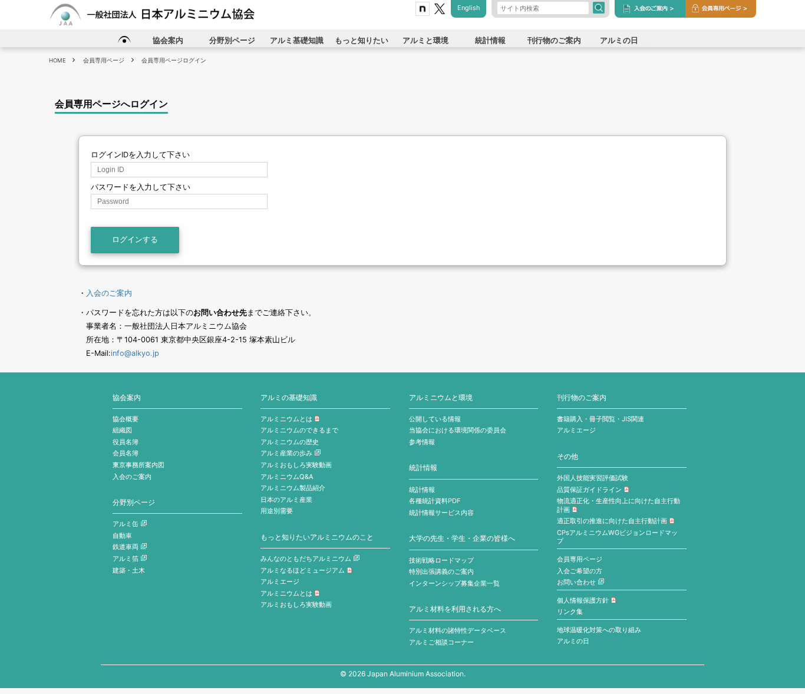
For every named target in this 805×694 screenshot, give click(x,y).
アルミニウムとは (286, 419)
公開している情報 (435, 419)
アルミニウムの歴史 (289, 442)
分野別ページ (134, 502)
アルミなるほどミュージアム (302, 570)
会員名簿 (125, 453)
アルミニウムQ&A (287, 476)
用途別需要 (276, 511)
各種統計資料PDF (435, 501)
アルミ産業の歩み (286, 453)
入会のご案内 (109, 293)
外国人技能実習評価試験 (592, 478)
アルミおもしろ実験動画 (296, 465)
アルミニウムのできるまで (299, 430)
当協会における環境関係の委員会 (457, 430)
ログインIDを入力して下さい (140, 154)
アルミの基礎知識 (288, 398)
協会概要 (125, 419)
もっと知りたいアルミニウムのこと (317, 537)
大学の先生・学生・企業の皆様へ (462, 538)
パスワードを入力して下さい (140, 187)
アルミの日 (573, 641)
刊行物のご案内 (581, 398)
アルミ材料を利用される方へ (455, 609)
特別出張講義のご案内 (441, 571)
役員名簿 (125, 442)
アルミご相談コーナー (441, 642)
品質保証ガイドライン (589, 489)
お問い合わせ (576, 582)
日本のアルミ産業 (286, 499)
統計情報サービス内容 (441, 512)
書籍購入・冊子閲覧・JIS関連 (600, 419)
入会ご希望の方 (579, 571)
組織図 (122, 430)
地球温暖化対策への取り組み (599, 630)
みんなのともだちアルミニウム (305, 558)
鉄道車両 (125, 547)
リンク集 (570, 611)
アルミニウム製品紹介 (292, 488)
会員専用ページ (579, 559)
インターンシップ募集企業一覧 (454, 583)
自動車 (122, 535)
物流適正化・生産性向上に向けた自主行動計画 (618, 505)
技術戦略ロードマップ (441, 560)
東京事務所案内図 (138, 465)
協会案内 (127, 398)
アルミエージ (279, 581)
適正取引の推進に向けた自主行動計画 (612, 521)
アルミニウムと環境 (441, 398)
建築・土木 (129, 570)
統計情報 (423, 468)
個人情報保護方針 (583, 600)
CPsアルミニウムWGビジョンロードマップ (617, 537)
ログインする (135, 239)
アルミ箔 (125, 558)
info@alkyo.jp (135, 353)
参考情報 (422, 442)
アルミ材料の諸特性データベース (457, 630)
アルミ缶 (125, 524)
